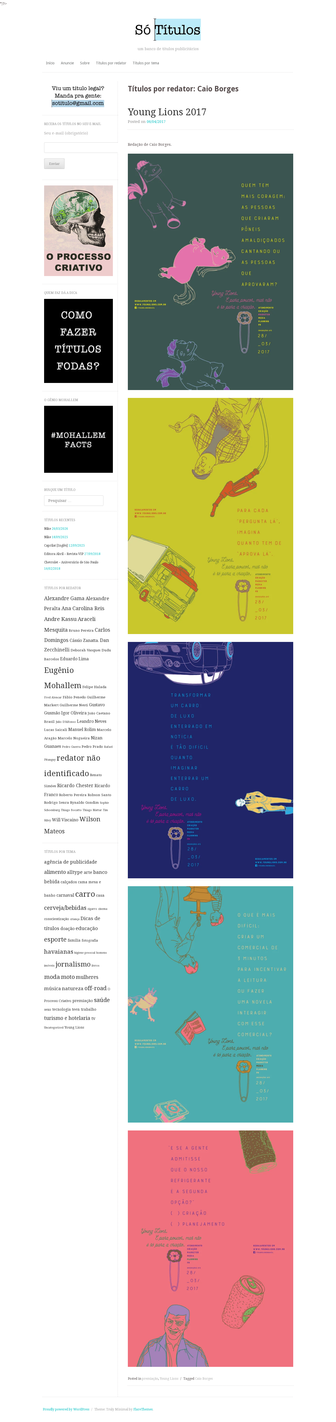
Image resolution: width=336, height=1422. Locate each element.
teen (76, 1009)
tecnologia (61, 1009)
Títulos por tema (146, 63)
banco (100, 872)
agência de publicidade (70, 862)
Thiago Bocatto (71, 810)
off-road (96, 988)
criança (75, 919)
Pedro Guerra (71, 747)
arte (88, 872)
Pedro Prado (92, 746)
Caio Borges (204, 1379)
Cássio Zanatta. (84, 640)
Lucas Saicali (55, 730)
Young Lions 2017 (167, 112)
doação (67, 928)
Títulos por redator (111, 63)
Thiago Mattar (92, 810)
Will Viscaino (65, 819)
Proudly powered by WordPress (66, 1409)
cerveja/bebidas (65, 907)
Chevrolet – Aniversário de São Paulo (71, 562)
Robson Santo (99, 795)
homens (101, 952)
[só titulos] (168, 29)
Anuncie (67, 63)
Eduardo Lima (74, 658)
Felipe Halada (94, 687)
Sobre (85, 63)
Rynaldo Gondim (84, 802)
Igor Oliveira (74, 712)
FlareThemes (143, 1409)
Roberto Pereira (73, 795)
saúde (102, 1000)
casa (100, 895)
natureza (72, 988)
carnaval (65, 895)
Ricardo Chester (75, 785)
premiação (150, 1379)
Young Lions (169, 1379)
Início (50, 63)
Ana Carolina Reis (82, 608)
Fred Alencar (53, 697)
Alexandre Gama (64, 598)
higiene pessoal (84, 952)
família (74, 940)
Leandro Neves (91, 721)
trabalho (88, 1009)
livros (95, 965)
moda (52, 976)
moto (68, 977)
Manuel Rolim (82, 729)
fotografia (90, 940)
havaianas (58, 951)
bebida (52, 881)
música (52, 988)
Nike (47, 529)
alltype (75, 872)
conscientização (56, 919)
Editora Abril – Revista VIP (63, 554)
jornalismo (73, 964)
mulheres (87, 977)
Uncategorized (54, 1027)
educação (87, 928)
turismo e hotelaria (67, 1018)
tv (93, 1018)
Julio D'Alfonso (66, 722)
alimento (55, 872)
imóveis (49, 965)
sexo (47, 1009)
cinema (102, 909)
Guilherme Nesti (74, 705)
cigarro (92, 909)
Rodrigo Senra (56, 802)
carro (85, 894)
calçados (69, 882)
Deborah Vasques (86, 650)
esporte (55, 939)
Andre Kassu (60, 619)
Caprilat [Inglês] (56, 545)
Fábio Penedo (74, 697)
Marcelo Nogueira (74, 738)
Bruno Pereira (81, 630)
